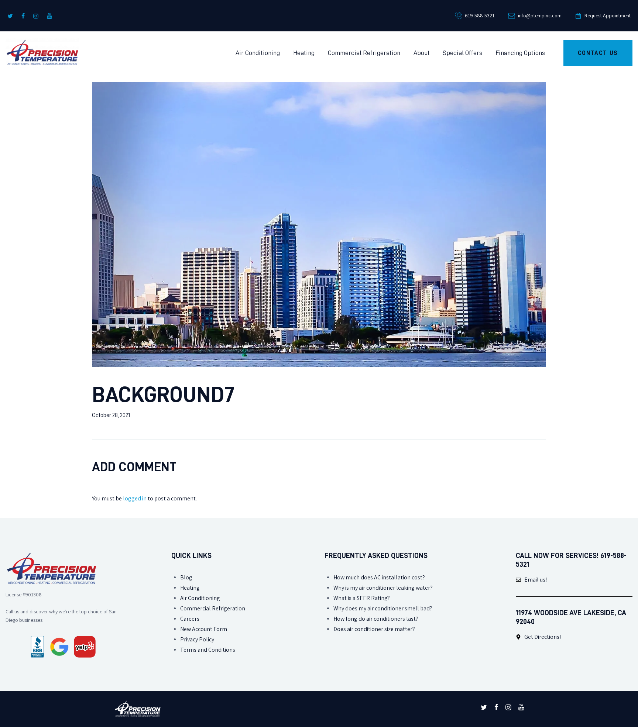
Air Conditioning (200, 598)
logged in (135, 498)
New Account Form (203, 629)
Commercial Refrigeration (212, 608)
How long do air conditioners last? (375, 618)
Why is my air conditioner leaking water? (383, 587)
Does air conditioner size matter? (374, 629)
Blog (186, 577)
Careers (189, 618)
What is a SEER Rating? (361, 598)
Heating (190, 587)
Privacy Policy (197, 639)
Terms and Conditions (207, 649)
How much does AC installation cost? (379, 577)
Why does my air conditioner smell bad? (382, 608)
